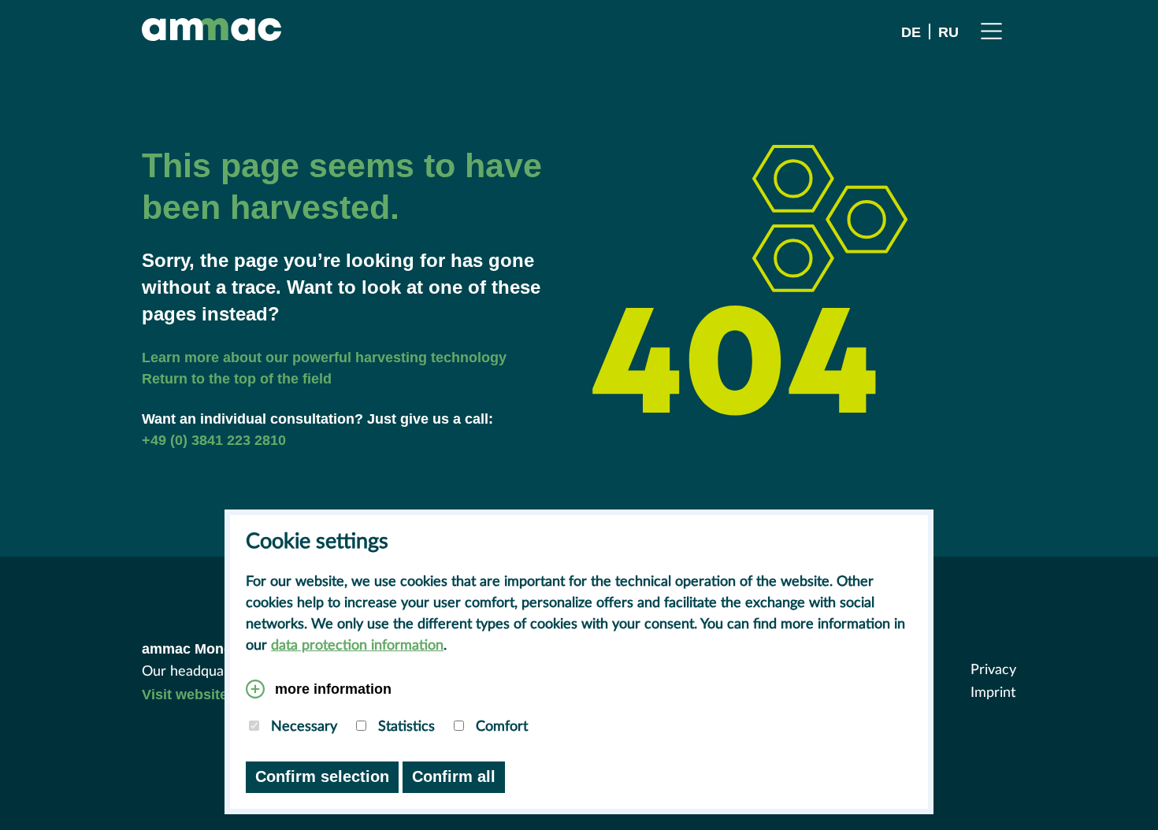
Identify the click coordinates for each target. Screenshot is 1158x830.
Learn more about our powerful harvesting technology (324, 357)
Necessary (302, 727)
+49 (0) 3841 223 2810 (214, 440)
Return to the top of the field (237, 379)
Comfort (500, 727)
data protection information (357, 646)
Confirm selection (322, 776)
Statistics (404, 727)
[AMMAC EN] (211, 29)
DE (911, 31)
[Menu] (991, 29)
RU (948, 31)
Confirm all (453, 776)
